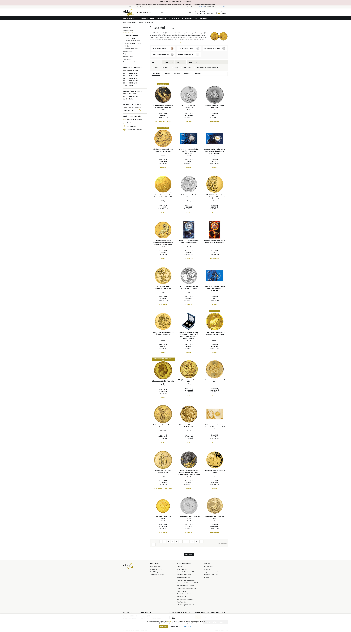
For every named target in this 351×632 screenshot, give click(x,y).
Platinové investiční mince (132, 41)
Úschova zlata (201, 18)
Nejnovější (187, 74)
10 (192, 541)
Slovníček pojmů (181, 602)
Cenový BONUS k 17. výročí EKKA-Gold (207, 67)
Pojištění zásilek (181, 596)
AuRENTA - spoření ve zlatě (158, 572)
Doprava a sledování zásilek (185, 599)
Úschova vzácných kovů (157, 574)
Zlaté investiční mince (131, 35)
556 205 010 (129, 110)
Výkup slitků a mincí (156, 569)
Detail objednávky (182, 569)
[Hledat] (190, 12)
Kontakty (206, 577)
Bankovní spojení (182, 591)
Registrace (210, 13)
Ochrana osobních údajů (184, 574)
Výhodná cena (187, 67)
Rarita (176, 67)
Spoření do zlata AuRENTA (168, 18)
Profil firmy (207, 569)
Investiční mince (147, 18)
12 (201, 541)
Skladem (156, 67)
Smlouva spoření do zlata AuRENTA (187, 583)
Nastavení (187, 627)
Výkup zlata (187, 18)
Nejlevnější (167, 74)
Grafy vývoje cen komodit (211, 572)
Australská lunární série (130, 49)
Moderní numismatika (129, 62)
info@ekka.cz (224, 7)
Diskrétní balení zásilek (184, 594)
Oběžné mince (127, 51)
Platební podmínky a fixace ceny (186, 588)
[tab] (156, 62)
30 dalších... (189, 554)
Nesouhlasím (175, 627)
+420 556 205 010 (200, 7)
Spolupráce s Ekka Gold (211, 574)
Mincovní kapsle (128, 56)
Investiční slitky (130, 18)
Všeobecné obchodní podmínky (186, 580)
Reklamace (180, 566)
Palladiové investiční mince (133, 43)
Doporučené (156, 74)
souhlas (169, 621)
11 (197, 541)
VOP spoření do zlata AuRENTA (186, 585)
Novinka (167, 67)
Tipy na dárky (127, 59)
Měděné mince (129, 46)
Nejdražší (177, 74)
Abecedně (198, 74)
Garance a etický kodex (183, 577)
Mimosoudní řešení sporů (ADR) (186, 572)
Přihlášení (202, 13)
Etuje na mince (127, 54)
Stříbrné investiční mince (132, 38)
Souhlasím (163, 627)
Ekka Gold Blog (208, 566)
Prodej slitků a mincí (156, 566)
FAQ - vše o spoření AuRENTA (185, 605)
